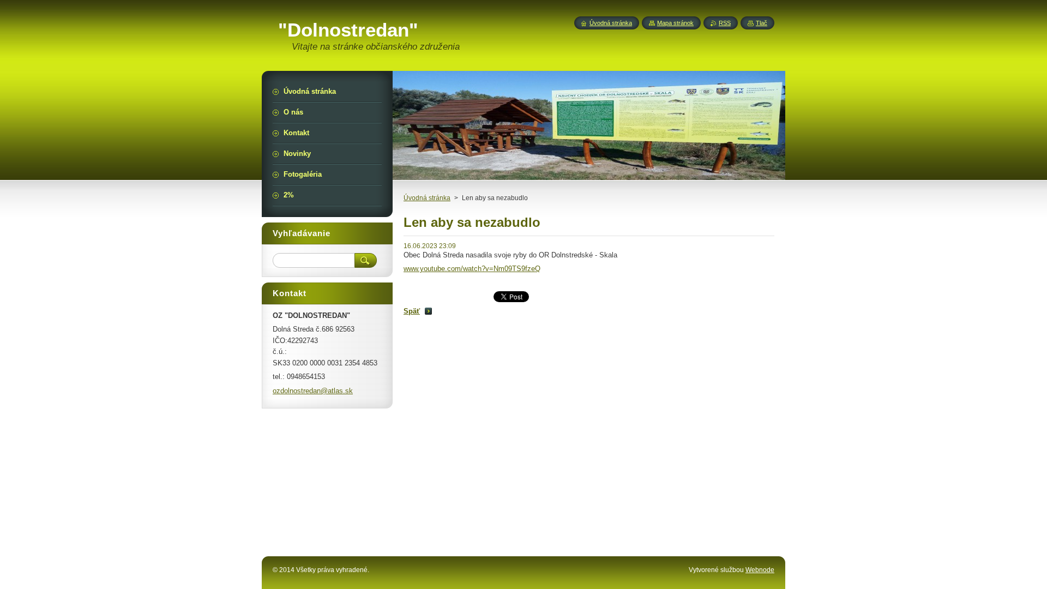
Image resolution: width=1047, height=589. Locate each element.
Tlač (761, 23)
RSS (725, 23)
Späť (412, 311)
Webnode (759, 570)
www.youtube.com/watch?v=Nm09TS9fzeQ (472, 269)
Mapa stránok (675, 23)
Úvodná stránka (427, 198)
